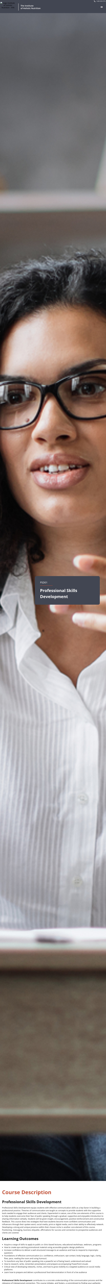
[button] (101, 7)
